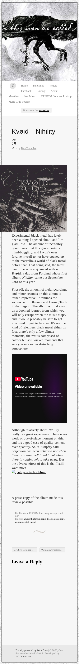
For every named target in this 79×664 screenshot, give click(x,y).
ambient (28, 518)
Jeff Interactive (23, 656)
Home (24, 85)
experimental (22, 521)
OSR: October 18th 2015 (25, 549)
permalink (44, 110)
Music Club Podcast (19, 101)
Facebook (26, 91)
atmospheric (39, 518)
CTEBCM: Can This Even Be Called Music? (39, 42)
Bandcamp (38, 85)
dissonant (59, 518)
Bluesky (41, 91)
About (54, 91)
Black (50, 518)
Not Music (30, 96)
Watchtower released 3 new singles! (53, 549)
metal (33, 521)
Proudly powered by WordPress (32, 650)
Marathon (14, 96)
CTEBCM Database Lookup (56, 96)
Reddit (53, 85)
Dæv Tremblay (28, 148)
